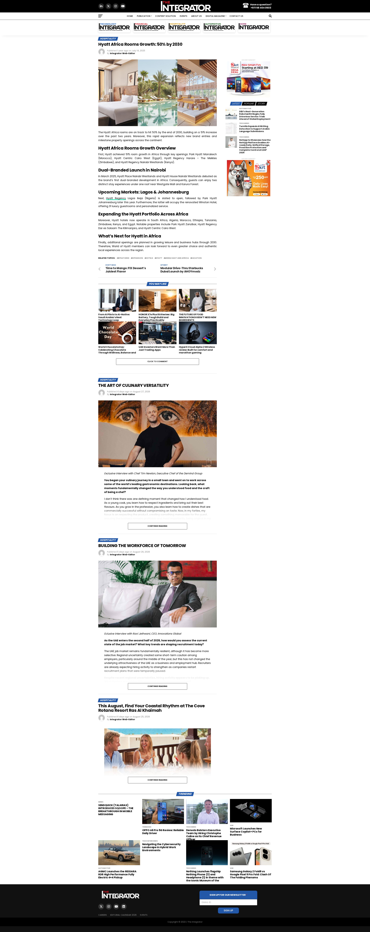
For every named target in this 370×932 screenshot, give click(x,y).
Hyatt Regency (116, 198)
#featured (123, 258)
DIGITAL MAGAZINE (215, 16)
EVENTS (183, 16)
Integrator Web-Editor (122, 53)
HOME (130, 16)
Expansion (137, 258)
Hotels (149, 258)
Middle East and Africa (177, 258)
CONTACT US (236, 16)
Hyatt (159, 258)
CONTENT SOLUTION (165, 16)
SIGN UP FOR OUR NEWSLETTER (228, 895)
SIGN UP (228, 910)
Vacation (196, 258)
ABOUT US (196, 16)
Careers (102, 914)
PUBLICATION (143, 16)
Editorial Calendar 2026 (123, 914)
